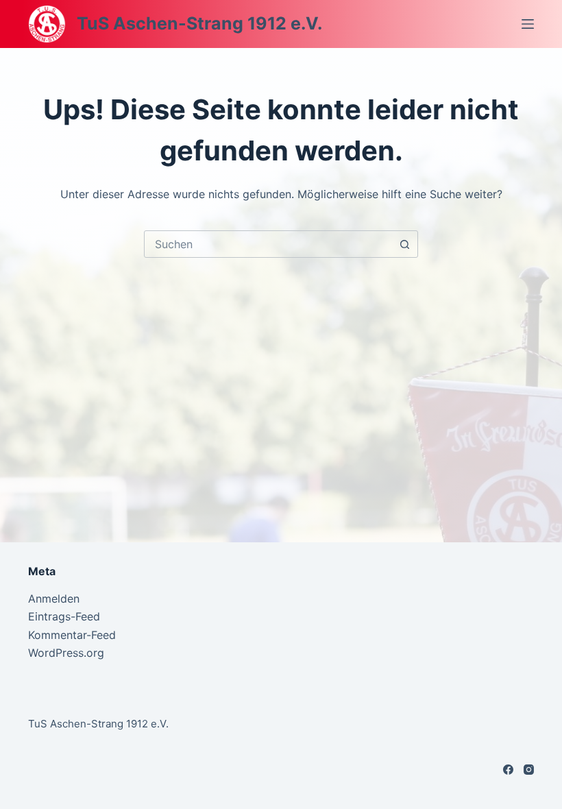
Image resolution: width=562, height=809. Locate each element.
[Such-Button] (404, 244)
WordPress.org (66, 653)
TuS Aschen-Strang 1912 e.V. (199, 23)
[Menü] (528, 24)
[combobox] (268, 244)
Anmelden (54, 598)
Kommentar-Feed (72, 635)
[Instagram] (529, 769)
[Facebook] (508, 769)
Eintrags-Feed (64, 616)
